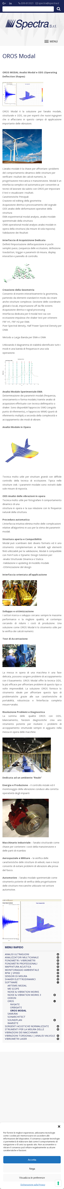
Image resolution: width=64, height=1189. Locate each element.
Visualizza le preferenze (32, 1177)
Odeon (12, 998)
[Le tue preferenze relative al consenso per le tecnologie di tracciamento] (58, 1183)
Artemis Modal (17, 985)
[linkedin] (12, 3)
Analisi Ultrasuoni (17, 954)
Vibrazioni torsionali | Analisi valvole (30, 1035)
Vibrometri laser (16, 1038)
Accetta (32, 1159)
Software (11, 982)
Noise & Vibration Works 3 (24, 994)
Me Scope (13, 988)
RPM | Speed (12, 973)
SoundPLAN (15, 1020)
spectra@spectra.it (48, 3)
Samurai (13, 1013)
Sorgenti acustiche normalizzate (27, 1026)
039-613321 (27, 3)
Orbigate (16, 1007)
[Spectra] (31, 24)
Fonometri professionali (21, 963)
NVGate (15, 1004)
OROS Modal (18, 1010)
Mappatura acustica (18, 966)
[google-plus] (5, 3)
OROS (11, 1001)
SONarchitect (16, 1016)
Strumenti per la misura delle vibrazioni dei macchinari (24, 1031)
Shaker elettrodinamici (20, 979)
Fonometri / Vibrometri (20, 960)
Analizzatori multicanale (22, 957)
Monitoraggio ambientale (22, 969)
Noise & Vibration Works (23, 991)
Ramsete (13, 1023)
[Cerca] (59, 8)
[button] (59, 1126)
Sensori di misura (16, 976)
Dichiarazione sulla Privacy (33, 1184)
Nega (32, 1168)
